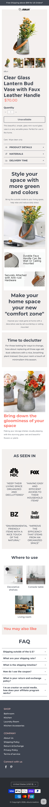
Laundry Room (11, 721)
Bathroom (9, 713)
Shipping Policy (11, 742)
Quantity (9, 107)
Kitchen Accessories (14, 725)
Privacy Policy (11, 750)
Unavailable (24, 119)
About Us (8, 738)
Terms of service (12, 754)
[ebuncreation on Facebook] (6, 768)
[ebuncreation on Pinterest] (11, 768)
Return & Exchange (14, 746)
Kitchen (8, 717)
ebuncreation (33, 802)
